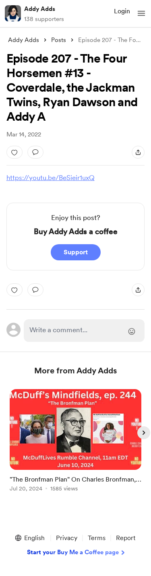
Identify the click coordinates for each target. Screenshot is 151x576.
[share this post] (138, 152)
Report (125, 538)
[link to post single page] (76, 441)
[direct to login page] (84, 330)
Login (122, 11)
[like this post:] (14, 152)
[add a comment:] (35, 152)
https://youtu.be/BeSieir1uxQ (50, 178)
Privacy (66, 538)
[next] (143, 432)
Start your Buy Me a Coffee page (73, 552)
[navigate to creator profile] (13, 13)
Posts (58, 40)
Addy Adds (39, 9)
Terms (96, 538)
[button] (141, 13)
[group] (76, 445)
